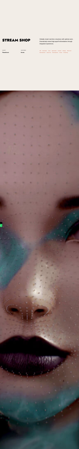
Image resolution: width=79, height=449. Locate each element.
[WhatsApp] (1, 225)
